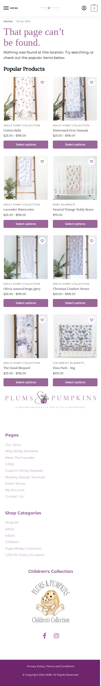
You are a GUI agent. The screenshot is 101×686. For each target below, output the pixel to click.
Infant (10, 535)
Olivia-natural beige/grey (22, 289)
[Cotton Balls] (26, 99)
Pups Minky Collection (23, 548)
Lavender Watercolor (19, 209)
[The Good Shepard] (26, 336)
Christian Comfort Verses (71, 289)
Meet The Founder (20, 458)
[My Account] (84, 8)
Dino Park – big (64, 368)
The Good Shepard (17, 368)
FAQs (9, 464)
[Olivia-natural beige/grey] (26, 257)
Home (8, 21)
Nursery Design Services (25, 477)
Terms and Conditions (60, 666)
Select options (26, 144)
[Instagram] (56, 635)
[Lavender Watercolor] (26, 178)
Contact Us (14, 496)
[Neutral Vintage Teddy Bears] (75, 178)
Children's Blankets (68, 362)
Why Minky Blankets (21, 451)
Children (12, 542)
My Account (15, 490)
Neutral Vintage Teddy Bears (73, 209)
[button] (93, 8)
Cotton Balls (12, 130)
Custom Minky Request (24, 470)
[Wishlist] (42, 82)
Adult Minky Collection (22, 125)
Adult (9, 529)
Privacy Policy (36, 666)
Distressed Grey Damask (70, 130)
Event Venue (15, 483)
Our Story (13, 445)
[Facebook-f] (44, 635)
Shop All (12, 522)
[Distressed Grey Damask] (75, 99)
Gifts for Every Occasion (24, 555)
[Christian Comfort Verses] (75, 257)
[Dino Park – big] (75, 336)
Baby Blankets (64, 204)
